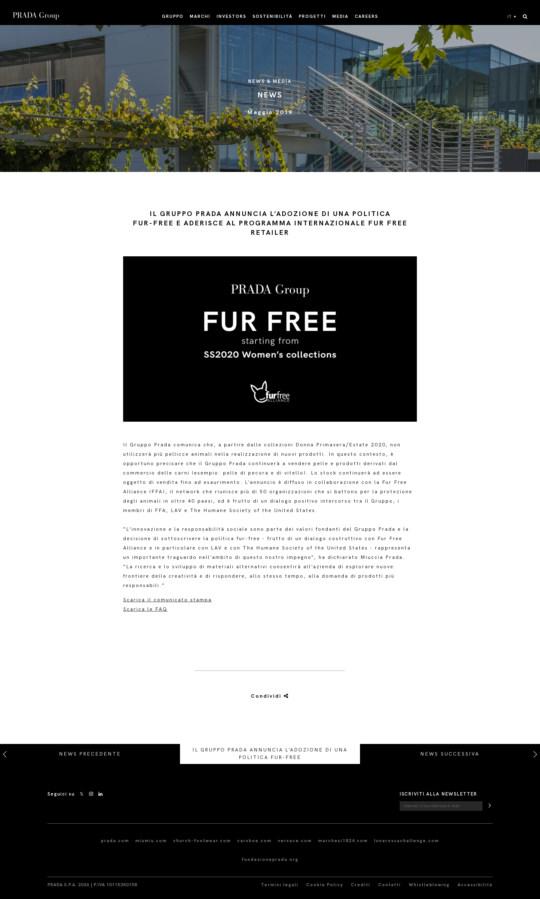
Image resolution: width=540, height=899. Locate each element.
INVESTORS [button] (231, 16)
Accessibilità (475, 884)
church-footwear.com (202, 840)
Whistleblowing (429, 884)
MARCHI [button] (200, 16)
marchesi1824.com (343, 840)
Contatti (389, 884)
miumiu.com (151, 840)
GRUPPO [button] (172, 16)
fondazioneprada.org (270, 859)
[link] (270, 696)
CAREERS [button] (366, 16)
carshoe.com (254, 840)
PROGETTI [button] (312, 16)
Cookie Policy (324, 884)
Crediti (360, 884)
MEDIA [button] (340, 16)
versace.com (295, 840)
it (510, 16)
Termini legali (279, 884)
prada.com (115, 840)
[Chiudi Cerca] (525, 17)
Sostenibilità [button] (272, 16)
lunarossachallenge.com (406, 840)
